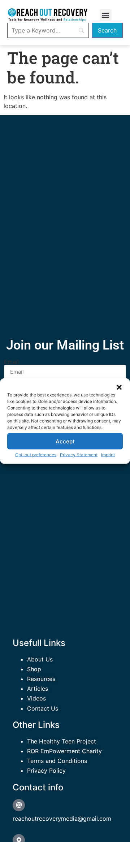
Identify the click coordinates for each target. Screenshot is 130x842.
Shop (34, 669)
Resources (41, 678)
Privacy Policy (46, 770)
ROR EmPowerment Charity (64, 751)
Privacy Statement (79, 454)
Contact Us (42, 708)
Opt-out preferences (35, 454)
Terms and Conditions (57, 760)
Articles (37, 688)
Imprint (108, 454)
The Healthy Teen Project (61, 741)
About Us (40, 659)
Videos (36, 698)
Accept (65, 441)
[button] (119, 387)
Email (11, 362)
